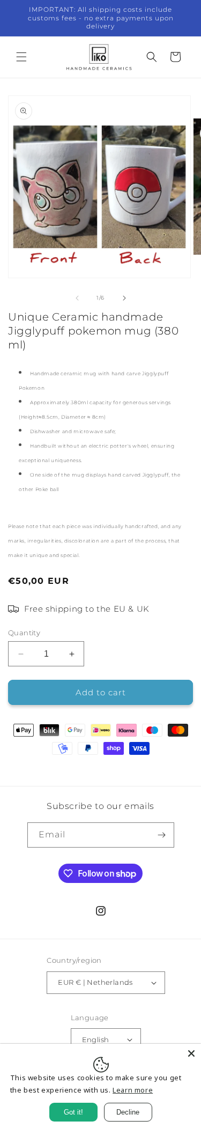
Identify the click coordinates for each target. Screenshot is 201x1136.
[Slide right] (124, 298)
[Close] (191, 1053)
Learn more (133, 1090)
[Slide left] (77, 298)
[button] (21, 57)
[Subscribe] (162, 835)
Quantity (24, 632)
